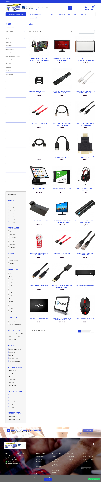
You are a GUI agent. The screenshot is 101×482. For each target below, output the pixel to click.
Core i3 (12, 237)
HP (11, 213)
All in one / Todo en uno (16, 333)
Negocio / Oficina (14, 358)
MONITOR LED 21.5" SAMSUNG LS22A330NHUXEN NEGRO (62, 221)
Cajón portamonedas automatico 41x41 (85, 286)
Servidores (39, 466)
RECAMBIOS (9, 42)
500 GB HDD (13, 382)
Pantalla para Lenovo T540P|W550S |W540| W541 (85, 59)
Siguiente (92, 331)
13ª (10, 311)
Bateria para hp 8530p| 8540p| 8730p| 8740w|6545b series (62, 92)
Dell (11, 207)
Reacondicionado (15, 324)
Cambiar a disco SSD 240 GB (39, 318)
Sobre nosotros (56, 470)
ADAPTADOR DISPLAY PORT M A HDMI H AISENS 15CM (62, 286)
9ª (10, 298)
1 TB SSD (12, 370)
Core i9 (12, 247)
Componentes (40, 469)
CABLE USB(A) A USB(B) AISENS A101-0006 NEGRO (85, 124)
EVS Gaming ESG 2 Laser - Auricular (85, 189)
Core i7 (12, 244)
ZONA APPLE (9, 45)
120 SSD (12, 376)
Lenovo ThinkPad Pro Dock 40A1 (39, 221)
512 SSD (12, 385)
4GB (11, 395)
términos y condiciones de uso (70, 433)
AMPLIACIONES (10, 49)
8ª (11, 295)
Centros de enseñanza (58, 468)
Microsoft (12, 219)
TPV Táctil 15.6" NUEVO (39, 188)
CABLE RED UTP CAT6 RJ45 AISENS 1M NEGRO (85, 254)
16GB (12, 401)
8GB (11, 398)
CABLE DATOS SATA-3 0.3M (62, 253)
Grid (30, 31)
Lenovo (12, 216)
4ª (10, 282)
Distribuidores (55, 459)
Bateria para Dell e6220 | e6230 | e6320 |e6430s (85, 221)
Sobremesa (13, 260)
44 (88, 331)
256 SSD (12, 379)
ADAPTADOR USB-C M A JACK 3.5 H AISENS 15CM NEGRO (62, 156)
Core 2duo (12, 234)
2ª (10, 276)
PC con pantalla (14, 336)
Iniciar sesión (70, 456)
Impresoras (39, 461)
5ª (10, 285)
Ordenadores (39, 456)
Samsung (12, 222)
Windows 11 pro (14, 419)
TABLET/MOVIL (10, 52)
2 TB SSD (12, 373)
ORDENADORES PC (11, 27)
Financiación (55, 461)
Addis (90, 468)
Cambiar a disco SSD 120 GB (62, 188)
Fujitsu (12, 210)
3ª (11, 279)
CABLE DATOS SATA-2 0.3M (39, 123)
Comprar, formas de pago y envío (57, 464)
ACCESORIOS (9, 38)
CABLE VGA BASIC (39, 156)
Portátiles (39, 464)
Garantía (54, 456)
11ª (11, 305)
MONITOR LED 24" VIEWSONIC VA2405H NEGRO (62, 59)
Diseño (12, 352)
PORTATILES (9, 31)
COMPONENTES (10, 74)
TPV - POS (8, 63)
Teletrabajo (9, 67)
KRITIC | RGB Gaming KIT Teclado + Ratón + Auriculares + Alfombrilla (39, 60)
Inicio (8, 24)
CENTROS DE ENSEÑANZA (13, 56)
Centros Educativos (15, 349)
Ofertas (54, 472)
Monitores (39, 459)
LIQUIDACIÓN (9, 60)
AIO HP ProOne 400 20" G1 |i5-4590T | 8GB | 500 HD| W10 (62, 318)
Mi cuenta (70, 459)
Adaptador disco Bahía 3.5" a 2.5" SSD (39, 92)
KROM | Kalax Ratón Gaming (85, 318)
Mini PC (12, 257)
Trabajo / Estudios (14, 361)
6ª (11, 289)
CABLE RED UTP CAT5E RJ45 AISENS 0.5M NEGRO (62, 124)
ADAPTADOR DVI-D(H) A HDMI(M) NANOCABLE (85, 156)
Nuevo (12, 321)
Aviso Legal (85, 461)
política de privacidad (84, 433)
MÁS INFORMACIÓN (69, 477)
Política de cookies (87, 456)
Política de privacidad (88, 459)
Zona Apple (39, 471)
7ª (10, 292)
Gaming (12, 355)
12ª (11, 308)
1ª (10, 273)
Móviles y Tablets (41, 474)
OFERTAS (8, 70)
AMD (11, 231)
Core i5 (12, 241)
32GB (11, 404)
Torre (11, 263)
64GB (11, 407)
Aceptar (48, 479)
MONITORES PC (10, 35)
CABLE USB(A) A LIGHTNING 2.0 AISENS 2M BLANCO (85, 92)
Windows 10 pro (14, 416)
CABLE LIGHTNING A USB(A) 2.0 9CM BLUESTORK (39, 254)
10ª (11, 301)
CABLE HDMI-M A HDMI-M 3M (39, 285)
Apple (11, 204)
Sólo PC (12, 339)
